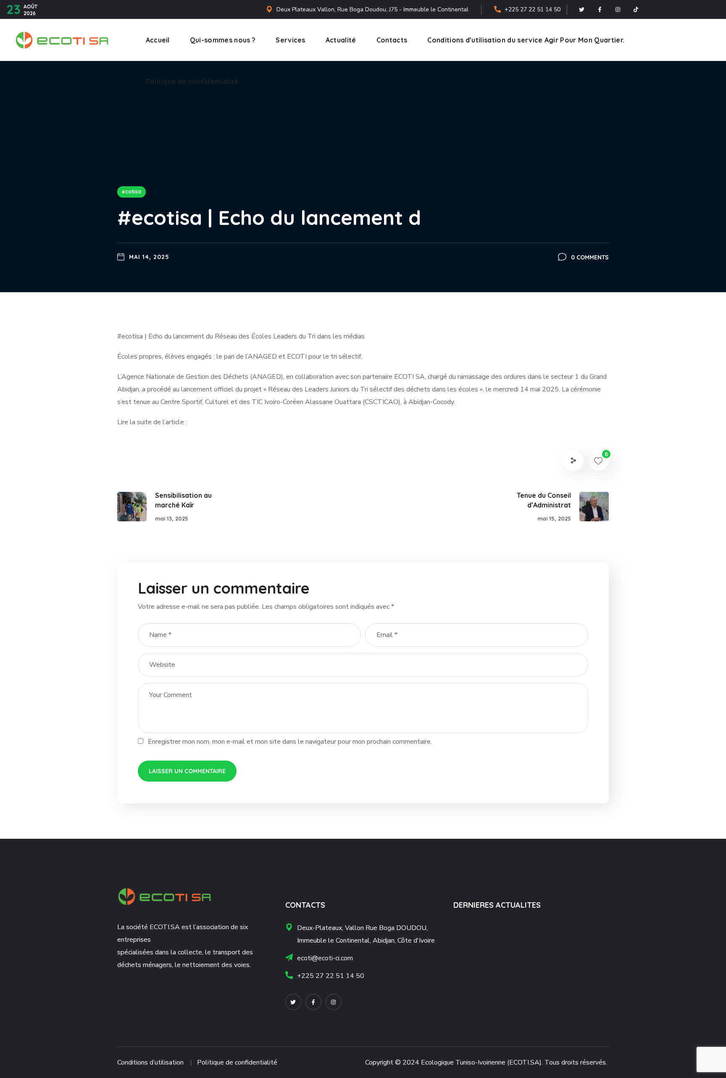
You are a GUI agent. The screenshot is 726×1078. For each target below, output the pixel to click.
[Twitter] (581, 10)
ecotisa (131, 191)
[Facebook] (600, 10)
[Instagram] (618, 10)
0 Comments (590, 257)
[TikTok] (636, 10)
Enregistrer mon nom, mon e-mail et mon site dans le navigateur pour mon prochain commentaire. (290, 741)
